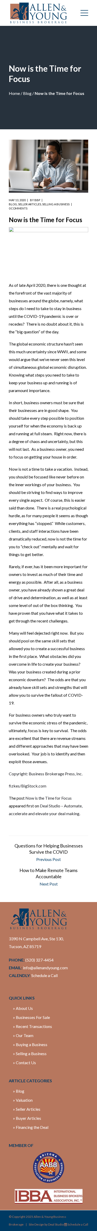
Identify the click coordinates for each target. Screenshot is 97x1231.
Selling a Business (56, 204)
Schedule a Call (44, 975)
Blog (27, 93)
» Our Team (23, 1035)
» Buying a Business (30, 1044)
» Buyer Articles (27, 1118)
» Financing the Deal (30, 1127)
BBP (37, 200)
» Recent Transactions (32, 1026)
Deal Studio (56, 1224)
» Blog (18, 1091)
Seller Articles (29, 204)
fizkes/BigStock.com (27, 785)
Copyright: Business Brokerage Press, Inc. (46, 773)
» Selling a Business (30, 1053)
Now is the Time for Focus (48, 797)
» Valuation (23, 1100)
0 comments (18, 208)
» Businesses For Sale (31, 1017)
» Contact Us (24, 1062)
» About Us (23, 1008)
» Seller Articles (26, 1109)
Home (14, 93)
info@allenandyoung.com (45, 967)
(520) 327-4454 (39, 959)
